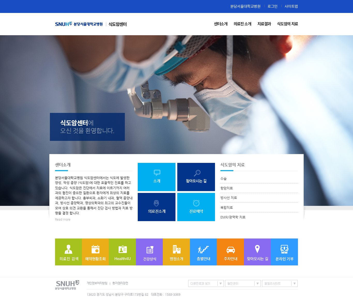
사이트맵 (291, 6)
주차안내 (230, 251)
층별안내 (203, 251)
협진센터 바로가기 (243, 283)
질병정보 (149, 251)
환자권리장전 (120, 283)
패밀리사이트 (280, 283)
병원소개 (176, 251)
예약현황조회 (95, 251)
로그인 (272, 6)
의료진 (68, 251)
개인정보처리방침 (97, 283)
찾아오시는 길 (257, 251)
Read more (63, 219)
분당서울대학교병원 (245, 6)
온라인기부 (284, 251)
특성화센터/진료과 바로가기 (206, 283)
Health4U (122, 251)
